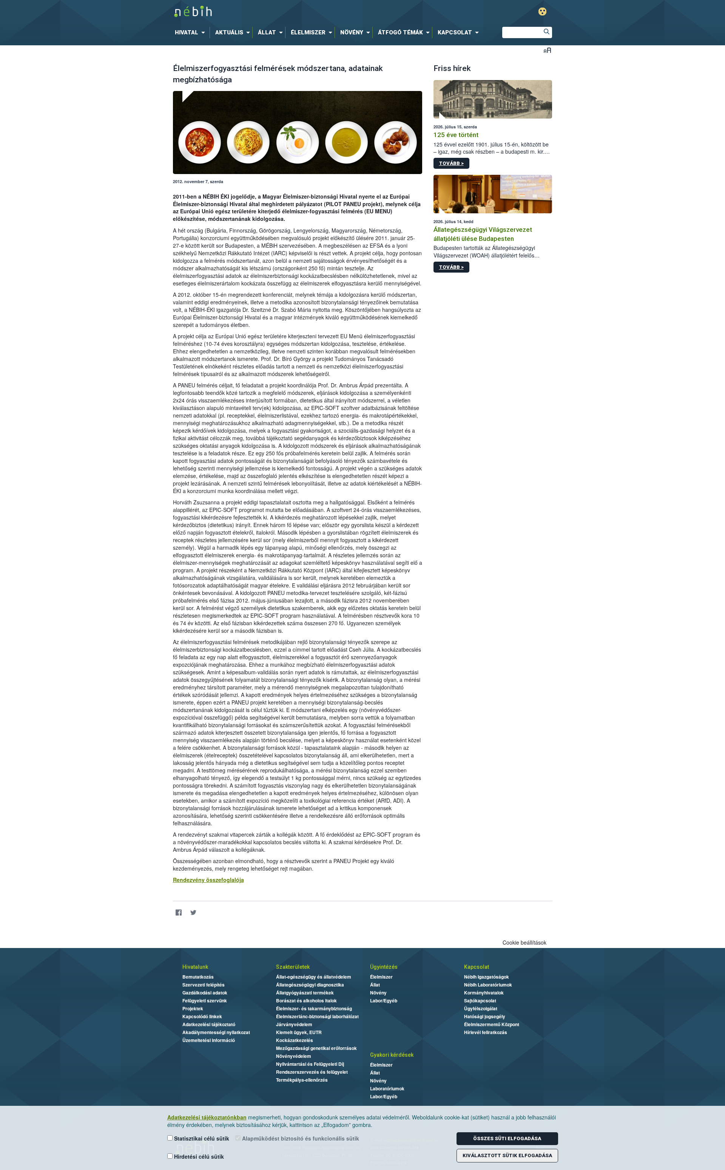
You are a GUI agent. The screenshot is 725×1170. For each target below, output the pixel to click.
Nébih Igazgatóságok (486, 976)
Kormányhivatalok (484, 992)
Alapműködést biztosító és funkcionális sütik (300, 1138)
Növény (378, 992)
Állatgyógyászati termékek (305, 992)
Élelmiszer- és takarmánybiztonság (314, 1008)
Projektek (192, 1008)
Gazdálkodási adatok (204, 992)
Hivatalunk (195, 967)
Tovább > (451, 163)
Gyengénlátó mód (542, 11)
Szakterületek (293, 967)
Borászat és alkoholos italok (306, 1000)
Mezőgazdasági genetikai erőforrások (316, 1048)
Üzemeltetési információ (208, 1040)
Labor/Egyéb (383, 1000)
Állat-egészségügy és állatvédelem (313, 976)
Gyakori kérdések (391, 1055)
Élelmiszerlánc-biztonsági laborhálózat (317, 1016)
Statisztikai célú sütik (201, 1138)
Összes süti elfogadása (507, 1138)
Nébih (282, 12)
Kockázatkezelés (294, 1040)
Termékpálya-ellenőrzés (302, 1079)
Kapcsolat (476, 967)
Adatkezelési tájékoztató (208, 1024)
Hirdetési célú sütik (198, 1156)
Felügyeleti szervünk (204, 1000)
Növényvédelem (293, 1056)
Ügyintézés (384, 967)
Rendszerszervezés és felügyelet (312, 1071)
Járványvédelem (294, 1024)
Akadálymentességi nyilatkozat (216, 1032)
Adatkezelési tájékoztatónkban (207, 1117)
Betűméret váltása (547, 50)
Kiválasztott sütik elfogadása (507, 1155)
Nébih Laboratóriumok (488, 984)
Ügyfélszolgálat (480, 1008)
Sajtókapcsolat (480, 1000)
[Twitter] (193, 913)
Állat (375, 984)
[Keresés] (546, 32)
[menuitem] (191, 32)
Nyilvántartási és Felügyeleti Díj (310, 1064)
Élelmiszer (381, 976)
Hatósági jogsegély (484, 1016)
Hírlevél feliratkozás (485, 1032)
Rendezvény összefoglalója (208, 879)
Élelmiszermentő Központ (491, 1024)
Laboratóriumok (387, 1088)
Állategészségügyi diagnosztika (310, 984)
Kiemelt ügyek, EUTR (299, 1032)
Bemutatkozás (198, 976)
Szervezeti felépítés (203, 984)
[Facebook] (179, 913)
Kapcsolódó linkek (202, 1016)
